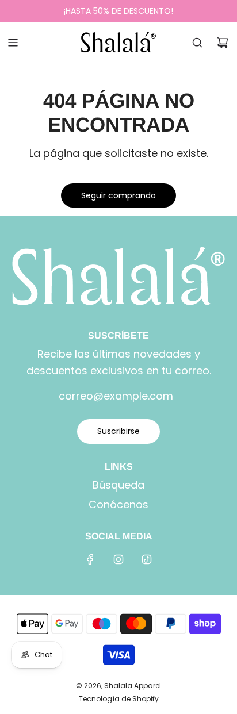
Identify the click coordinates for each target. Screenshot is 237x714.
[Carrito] (222, 42)
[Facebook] (90, 559)
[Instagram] (118, 559)
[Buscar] (197, 42)
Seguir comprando (118, 195)
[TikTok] (146, 559)
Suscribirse (118, 431)
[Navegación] (12, 42)
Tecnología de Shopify (119, 699)
